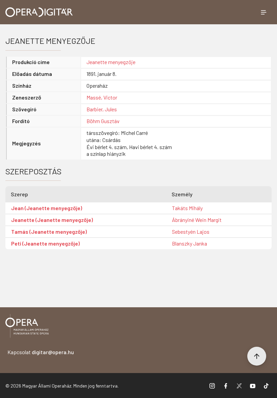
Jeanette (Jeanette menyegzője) (52, 220)
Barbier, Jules (101, 109)
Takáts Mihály (187, 208)
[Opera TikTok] (266, 385)
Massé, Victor (101, 97)
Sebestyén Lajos (190, 231)
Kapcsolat (40, 352)
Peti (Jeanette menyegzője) (45, 243)
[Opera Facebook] (225, 385)
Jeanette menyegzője (110, 62)
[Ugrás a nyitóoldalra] (39, 12)
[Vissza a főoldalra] (27, 327)
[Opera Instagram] (212, 385)
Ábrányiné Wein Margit (197, 220)
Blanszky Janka (189, 243)
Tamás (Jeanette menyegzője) (49, 231)
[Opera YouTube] (252, 385)
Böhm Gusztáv (103, 121)
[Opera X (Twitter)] (239, 385)
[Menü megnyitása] (263, 12)
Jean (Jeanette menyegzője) (46, 208)
